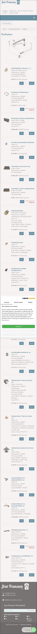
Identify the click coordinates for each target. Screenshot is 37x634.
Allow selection (18, 330)
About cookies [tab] (18, 302)
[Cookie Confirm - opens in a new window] (28, 298)
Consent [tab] (6, 302)
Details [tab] (30, 302)
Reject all (18, 334)
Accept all (18, 326)
